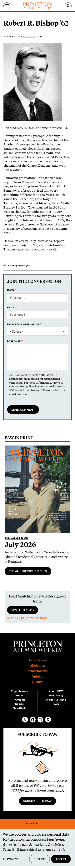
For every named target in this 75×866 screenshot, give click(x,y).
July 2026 (20, 544)
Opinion (37, 676)
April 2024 (29, 36)
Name (10, 290)
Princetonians (38, 671)
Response (14, 341)
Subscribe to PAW (37, 801)
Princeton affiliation (23, 324)
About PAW (56, 691)
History (37, 682)
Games (19, 704)
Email (11, 307)
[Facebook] (32, 720)
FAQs (56, 704)
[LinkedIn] (48, 720)
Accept (61, 859)
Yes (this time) (22, 610)
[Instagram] (40, 720)
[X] (25, 720)
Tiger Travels (19, 691)
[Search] (68, 5)
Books (19, 695)
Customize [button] (10, 859)
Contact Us (31, 823)
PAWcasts (19, 700)
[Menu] (6, 5)
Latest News (37, 660)
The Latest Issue (16, 538)
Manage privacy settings (27, 618)
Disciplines (37, 665)
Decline (39, 859)
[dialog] (37, 847)
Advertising (55, 695)
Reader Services (55, 700)
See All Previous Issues (28, 571)
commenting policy (21, 386)
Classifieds (19, 708)
